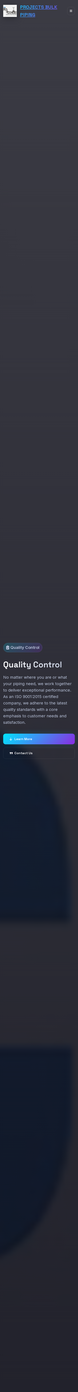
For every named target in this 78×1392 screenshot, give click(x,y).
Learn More (23, 739)
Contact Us (23, 753)
